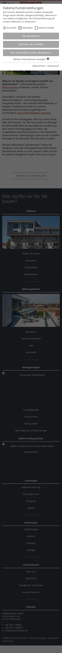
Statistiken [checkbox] (27, 27)
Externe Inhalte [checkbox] (46, 27)
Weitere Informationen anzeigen (29, 59)
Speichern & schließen (31, 44)
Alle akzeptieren (31, 36)
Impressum (53, 65)
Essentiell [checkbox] (11, 27)
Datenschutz (39, 65)
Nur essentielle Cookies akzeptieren (31, 52)
